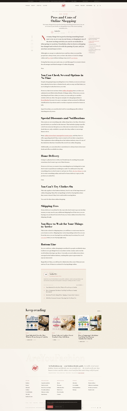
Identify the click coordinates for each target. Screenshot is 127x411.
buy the (50, 58)
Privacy (27, 402)
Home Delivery (93, 44)
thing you (81, 171)
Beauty (33, 5)
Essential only (58, 406)
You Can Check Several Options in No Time (94, 39)
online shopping (67, 90)
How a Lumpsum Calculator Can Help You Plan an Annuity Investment (88, 337)
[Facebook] (82, 407)
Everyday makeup (45, 389)
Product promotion (92, 387)
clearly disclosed (81, 373)
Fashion (28, 5)
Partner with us (91, 383)
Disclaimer (41, 402)
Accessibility (75, 385)
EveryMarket (45, 100)
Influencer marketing (93, 385)
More (99, 311)
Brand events (91, 389)
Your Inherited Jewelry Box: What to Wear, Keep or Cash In (37, 336)
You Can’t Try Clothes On (95, 46)
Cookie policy (50, 403)
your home (74, 58)
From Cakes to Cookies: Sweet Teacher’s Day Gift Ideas (62, 336)
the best (75, 171)
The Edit (82, 5)
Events (77, 5)
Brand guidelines (76, 387)
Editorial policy (60, 387)
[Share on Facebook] (75, 32)
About (58, 383)
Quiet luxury (44, 394)
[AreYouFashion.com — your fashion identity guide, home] (63, 5)
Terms (31, 402)
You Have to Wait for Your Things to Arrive (94, 50)
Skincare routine (45, 392)
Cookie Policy (35, 402)
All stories (79, 285)
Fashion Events (29, 396)
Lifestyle (39, 5)
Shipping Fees (93, 47)
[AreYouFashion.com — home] (35, 368)
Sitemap (74, 389)
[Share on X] (72, 32)
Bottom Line (92, 52)
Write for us (59, 389)
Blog (57, 11)
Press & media (60, 392)
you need (44, 237)
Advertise (75, 383)
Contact (59, 394)
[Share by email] (32, 50)
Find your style (44, 385)
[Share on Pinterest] (69, 32)
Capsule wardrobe (45, 383)
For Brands (89, 5)
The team (59, 385)
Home (53, 11)
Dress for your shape (46, 387)
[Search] (94, 5)
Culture (45, 5)
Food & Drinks (29, 392)
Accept (50, 406)
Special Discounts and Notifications (94, 42)
